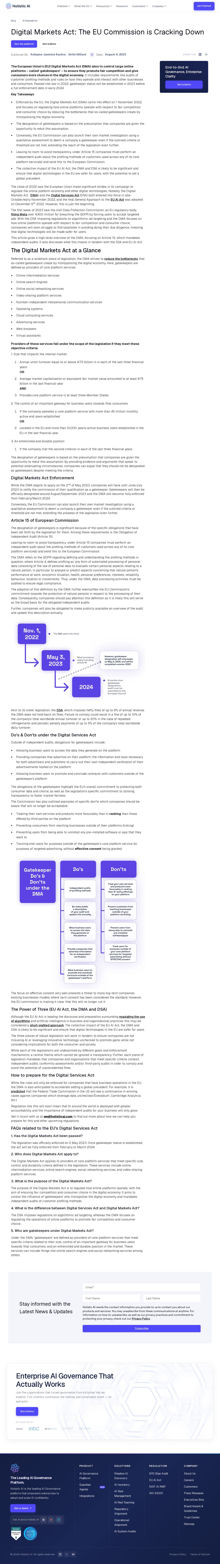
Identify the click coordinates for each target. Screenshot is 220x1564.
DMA (34, 195)
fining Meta (19, 214)
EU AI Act (117, 200)
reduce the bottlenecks (121, 259)
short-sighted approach (47, 1025)
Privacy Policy (141, 1318)
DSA (60, 710)
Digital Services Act (65, 195)
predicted (18, 1091)
